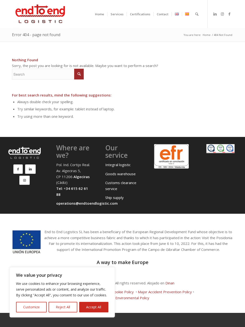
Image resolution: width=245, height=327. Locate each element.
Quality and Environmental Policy (122, 297)
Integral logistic (118, 164)
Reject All (63, 307)
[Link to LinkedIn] (215, 13)
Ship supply (114, 197)
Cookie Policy (123, 291)
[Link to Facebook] (229, 13)
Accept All (93, 307)
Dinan (169, 283)
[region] (62, 292)
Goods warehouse (120, 173)
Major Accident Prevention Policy (165, 291)
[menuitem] (99, 14)
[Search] (196, 14)
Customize (31, 307)
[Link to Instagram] (222, 13)
